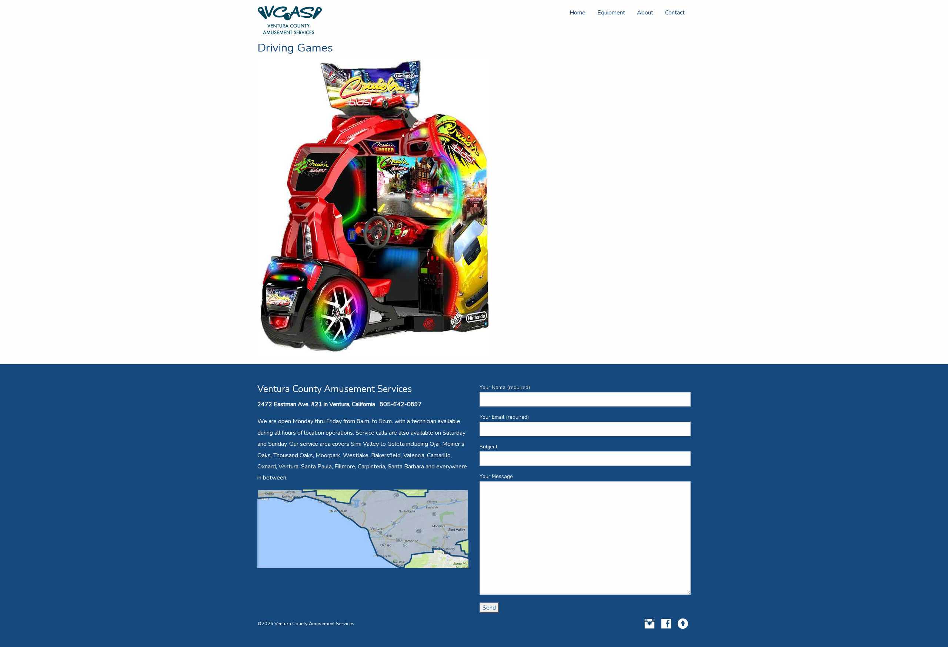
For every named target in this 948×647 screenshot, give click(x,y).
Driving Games (295, 48)
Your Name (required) (505, 387)
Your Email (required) (504, 417)
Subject (488, 446)
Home (577, 13)
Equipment (611, 13)
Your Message (496, 476)
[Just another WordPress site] (289, 20)
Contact (675, 13)
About (645, 13)
